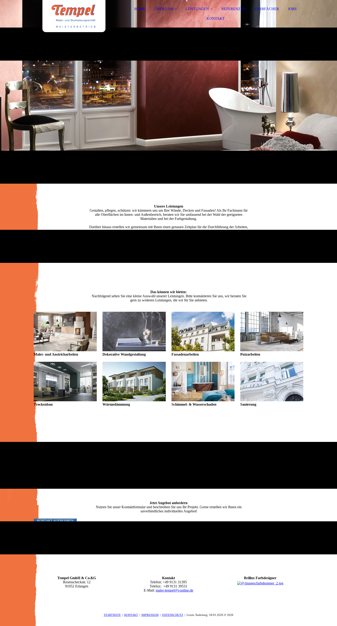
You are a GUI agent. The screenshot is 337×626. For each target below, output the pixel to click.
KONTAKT (216, 18)
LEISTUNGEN (197, 9)
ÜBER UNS (163, 9)
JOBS (292, 9)
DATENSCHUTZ (172, 615)
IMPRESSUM (150, 615)
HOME (139, 9)
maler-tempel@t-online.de (174, 590)
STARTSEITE (112, 615)
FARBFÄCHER (266, 9)
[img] (74, 16)
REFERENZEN (233, 9)
